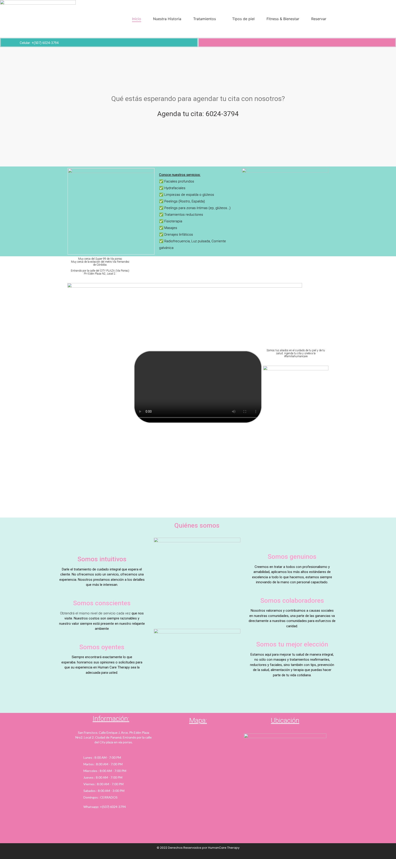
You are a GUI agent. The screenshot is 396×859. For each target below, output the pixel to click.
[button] (4, 107)
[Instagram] (297, 42)
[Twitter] (305, 42)
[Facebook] (289, 42)
